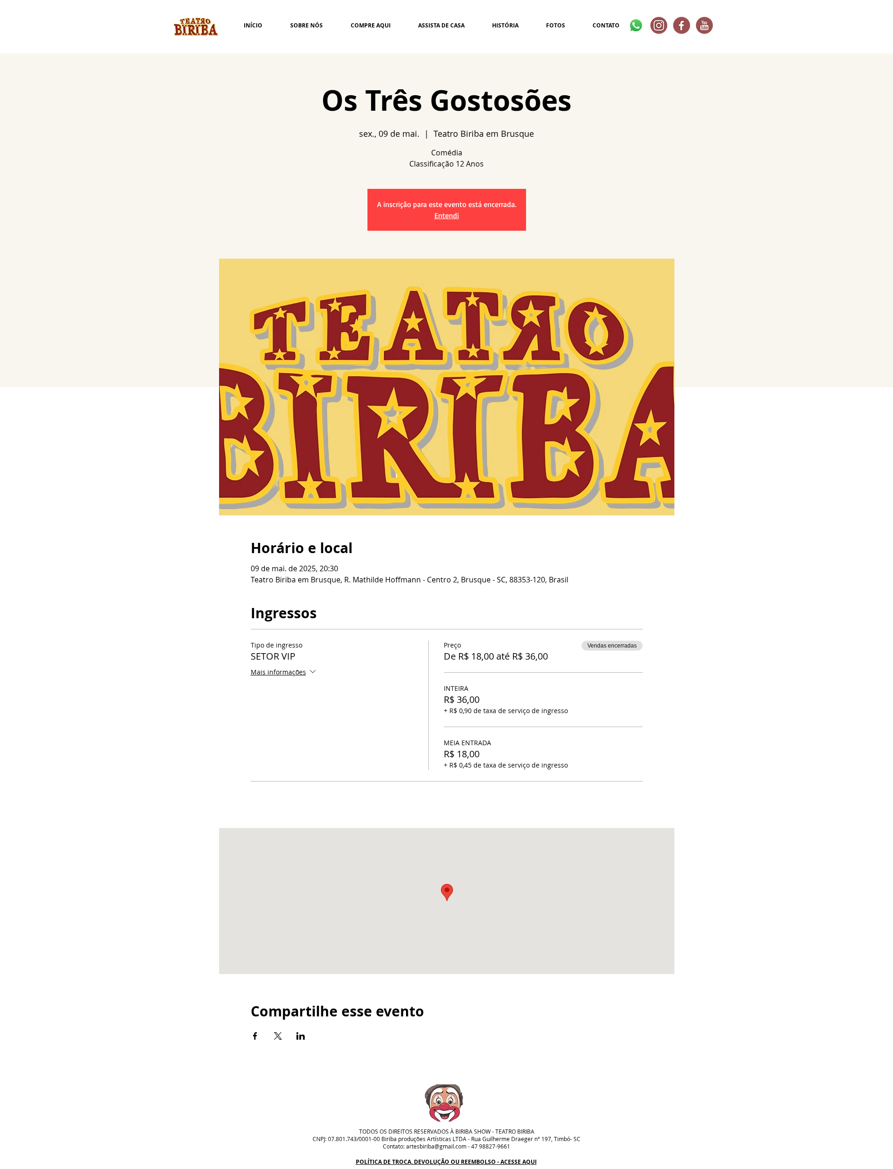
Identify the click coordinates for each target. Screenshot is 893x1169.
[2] (682, 25)
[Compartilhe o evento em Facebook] (255, 1036)
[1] (704, 25)
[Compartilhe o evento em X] (277, 1036)
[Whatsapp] (636, 25)
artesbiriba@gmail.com (436, 1146)
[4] (659, 25)
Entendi (446, 215)
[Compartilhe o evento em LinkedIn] (300, 1036)
